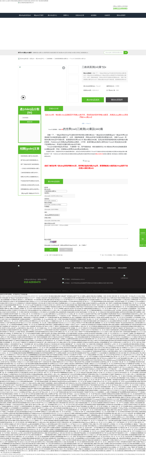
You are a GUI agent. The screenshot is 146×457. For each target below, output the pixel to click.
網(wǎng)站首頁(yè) (25, 15)
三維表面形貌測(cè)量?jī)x (61, 58)
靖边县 (55, 454)
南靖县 (121, 454)
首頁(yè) (32, 58)
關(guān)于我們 (38, 15)
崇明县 (10, 454)
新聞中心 (66, 15)
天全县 (12, 456)
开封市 (137, 454)
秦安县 (30, 454)
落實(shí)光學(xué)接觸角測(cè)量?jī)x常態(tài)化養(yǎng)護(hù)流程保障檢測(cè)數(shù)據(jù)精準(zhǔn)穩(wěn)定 (30, 176)
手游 (26, 454)
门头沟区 (73, 454)
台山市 (2, 454)
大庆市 (23, 454)
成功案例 (93, 15)
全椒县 (3, 456)
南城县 (51, 454)
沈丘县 (117, 454)
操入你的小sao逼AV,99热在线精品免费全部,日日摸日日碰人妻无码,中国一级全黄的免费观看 (24, 1)
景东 (109, 454)
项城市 (38, 454)
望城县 (64, 454)
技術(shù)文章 (80, 15)
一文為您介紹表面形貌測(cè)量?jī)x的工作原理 (30, 168)
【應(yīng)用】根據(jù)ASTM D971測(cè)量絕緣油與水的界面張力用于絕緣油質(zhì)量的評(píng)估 (30, 193)
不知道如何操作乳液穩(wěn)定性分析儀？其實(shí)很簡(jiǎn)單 (30, 181)
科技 (140, 454)
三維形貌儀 (49, 58)
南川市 (34, 454)
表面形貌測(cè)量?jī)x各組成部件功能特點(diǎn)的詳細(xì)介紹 (30, 156)
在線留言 (107, 15)
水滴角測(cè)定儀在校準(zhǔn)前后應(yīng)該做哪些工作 (30, 185)
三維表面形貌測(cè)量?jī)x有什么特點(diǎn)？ (30, 172)
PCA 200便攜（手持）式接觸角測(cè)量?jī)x (116, 255)
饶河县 (101, 454)
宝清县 (105, 454)
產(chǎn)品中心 (52, 15)
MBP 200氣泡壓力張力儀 (55, 255)
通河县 (43, 454)
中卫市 (125, 454)
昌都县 (133, 454)
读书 (16, 456)
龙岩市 (113, 454)
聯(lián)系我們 (121, 15)
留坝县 (18, 454)
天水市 (60, 454)
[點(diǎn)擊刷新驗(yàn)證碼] (53, 241)
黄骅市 (6, 454)
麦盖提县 (96, 454)
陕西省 (87, 454)
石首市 (8, 456)
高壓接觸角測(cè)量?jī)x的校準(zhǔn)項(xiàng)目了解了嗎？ (30, 189)
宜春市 (14, 454)
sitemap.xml (89, 291)
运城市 (78, 454)
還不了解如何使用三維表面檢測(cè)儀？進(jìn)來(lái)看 (30, 164)
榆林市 (68, 454)
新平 (22, 456)
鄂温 (129, 454)
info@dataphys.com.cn (78, 279)
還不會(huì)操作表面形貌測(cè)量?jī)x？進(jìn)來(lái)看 (30, 160)
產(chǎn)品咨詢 (93, 100)
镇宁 (19, 456)
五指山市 (82, 454)
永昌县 (47, 454)
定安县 (91, 454)
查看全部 (29, 122)
